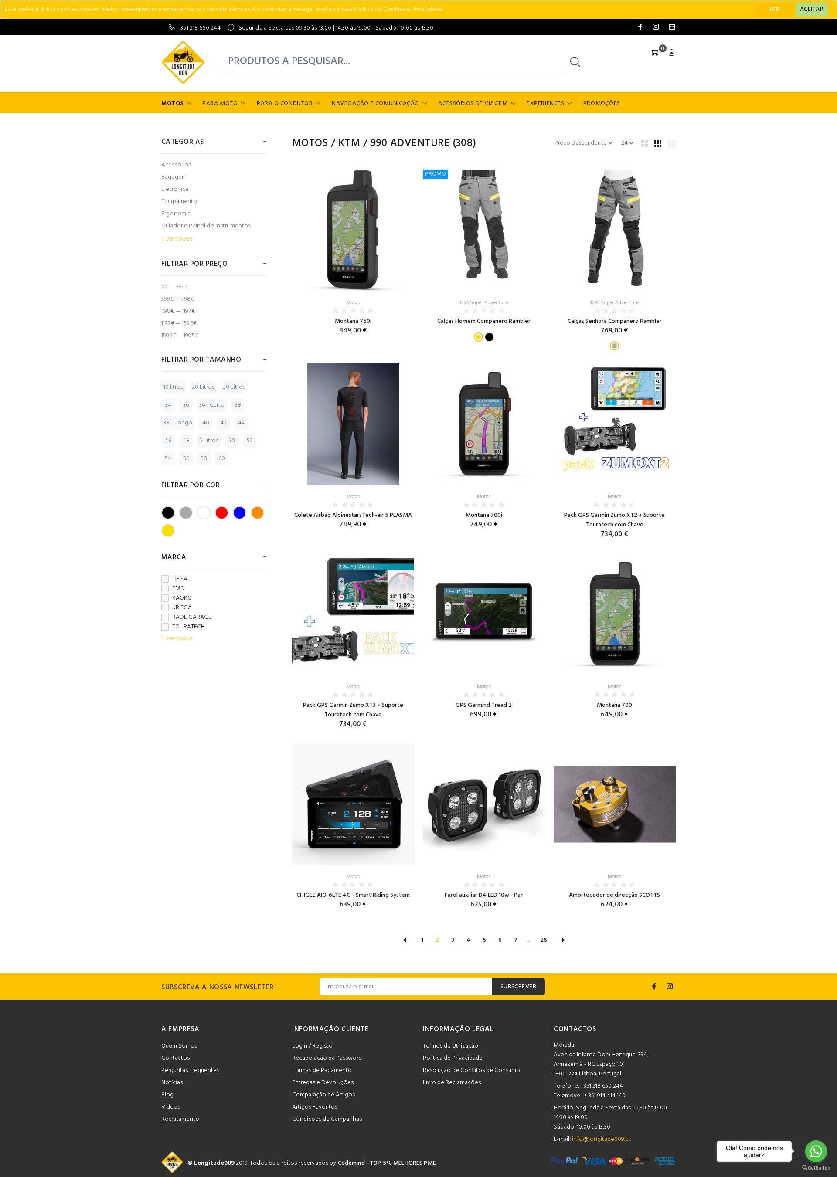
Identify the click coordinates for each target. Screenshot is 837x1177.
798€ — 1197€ (178, 311)
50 (231, 441)
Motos (172, 103)
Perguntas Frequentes (190, 1070)
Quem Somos (179, 1046)
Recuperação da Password (327, 1058)
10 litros (173, 387)
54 (168, 459)
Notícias (172, 1083)
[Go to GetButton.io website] (816, 1168)
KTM (349, 143)
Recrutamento (180, 1119)
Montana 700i (484, 515)
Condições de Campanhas (327, 1119)
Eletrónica (174, 189)
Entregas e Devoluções (323, 1083)
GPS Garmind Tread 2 (484, 705)
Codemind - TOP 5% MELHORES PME (387, 1163)
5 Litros (208, 441)
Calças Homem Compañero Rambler (484, 321)
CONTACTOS (575, 1029)
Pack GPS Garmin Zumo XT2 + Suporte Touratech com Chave (614, 520)
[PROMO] (484, 231)
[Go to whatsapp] (816, 1151)
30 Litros (234, 387)
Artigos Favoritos (314, 1107)
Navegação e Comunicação (375, 103)
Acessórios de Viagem (472, 103)
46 (168, 441)
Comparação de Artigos (323, 1095)
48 (186, 441)
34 (168, 405)
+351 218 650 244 (199, 28)
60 (221, 459)
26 (543, 940)
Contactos (175, 1058)
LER (774, 10)
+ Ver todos (176, 239)
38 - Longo (177, 423)
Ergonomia (176, 214)
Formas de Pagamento (322, 1070)
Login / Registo (312, 1046)
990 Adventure (410, 143)
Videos (170, 1107)
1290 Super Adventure (483, 302)
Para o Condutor (285, 103)
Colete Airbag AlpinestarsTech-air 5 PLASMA (353, 515)
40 (205, 423)
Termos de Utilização (450, 1046)
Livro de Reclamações (452, 1083)
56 (186, 459)
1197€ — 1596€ (179, 324)
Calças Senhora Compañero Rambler (615, 321)
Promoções (601, 103)
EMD (178, 589)
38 (238, 405)
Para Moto (220, 103)
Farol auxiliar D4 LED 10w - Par (484, 895)
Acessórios (176, 165)
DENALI (182, 579)
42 (223, 423)
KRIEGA (182, 608)
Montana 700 (614, 705)
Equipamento (179, 202)
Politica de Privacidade (453, 1058)
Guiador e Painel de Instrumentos (206, 226)
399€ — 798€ (177, 299)
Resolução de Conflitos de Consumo (471, 1070)
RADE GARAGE (191, 617)
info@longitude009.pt (601, 1139)
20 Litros (203, 387)
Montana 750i (353, 321)
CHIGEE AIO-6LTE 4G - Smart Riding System (353, 895)
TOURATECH (188, 627)
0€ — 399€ (174, 287)
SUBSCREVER (518, 987)
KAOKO (182, 598)
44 (241, 423)
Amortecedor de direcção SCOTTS (614, 895)
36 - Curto (212, 405)
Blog (167, 1095)
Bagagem (174, 177)
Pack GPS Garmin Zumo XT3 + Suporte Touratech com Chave (353, 710)
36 (186, 405)
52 (250, 441)
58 (204, 459)
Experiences (545, 103)
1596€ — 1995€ (179, 335)
